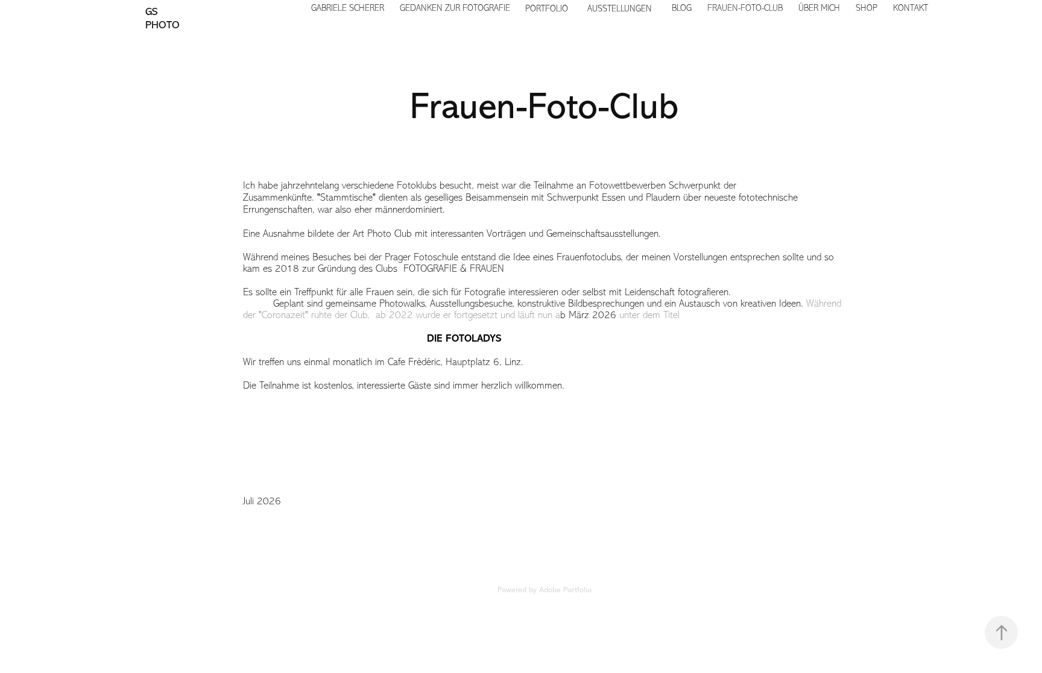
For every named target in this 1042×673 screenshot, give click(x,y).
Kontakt (910, 8)
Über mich (819, 8)
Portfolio (546, 9)
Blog (682, 8)
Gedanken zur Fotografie (455, 8)
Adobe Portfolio (565, 589)
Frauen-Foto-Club (745, 8)
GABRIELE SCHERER (347, 8)
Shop (866, 8)
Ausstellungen (619, 9)
